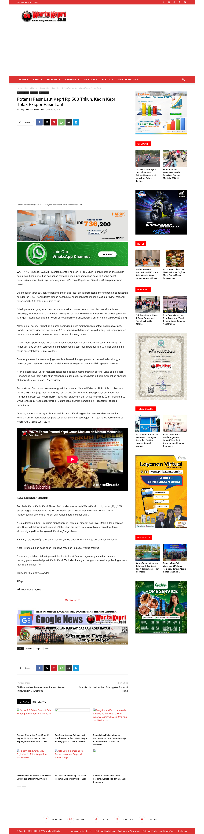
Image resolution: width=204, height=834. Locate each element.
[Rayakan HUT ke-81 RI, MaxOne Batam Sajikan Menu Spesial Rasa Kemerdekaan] (175, 258)
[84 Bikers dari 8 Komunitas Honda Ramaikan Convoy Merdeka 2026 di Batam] (175, 158)
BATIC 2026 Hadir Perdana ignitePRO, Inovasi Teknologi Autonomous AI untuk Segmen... (173, 440)
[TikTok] (174, 2)
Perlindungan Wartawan (128, 831)
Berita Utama (31, 88)
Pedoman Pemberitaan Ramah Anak (158, 831)
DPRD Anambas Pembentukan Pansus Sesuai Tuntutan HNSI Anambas (41, 689)
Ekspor (38, 648)
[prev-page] (19, 788)
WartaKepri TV (127, 79)
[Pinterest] (54, 122)
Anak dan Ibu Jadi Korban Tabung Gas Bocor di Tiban (103, 689)
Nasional (70, 79)
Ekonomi (52, 79)
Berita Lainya (39, 702)
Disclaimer (182, 831)
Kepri (36, 79)
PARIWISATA (143, 537)
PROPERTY (143, 289)
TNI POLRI (89, 79)
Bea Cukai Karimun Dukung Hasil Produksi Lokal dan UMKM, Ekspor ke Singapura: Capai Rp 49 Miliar (71, 738)
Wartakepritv (72, 600)
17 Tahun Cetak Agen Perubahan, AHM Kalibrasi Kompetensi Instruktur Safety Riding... (145, 175)
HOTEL (140, 244)
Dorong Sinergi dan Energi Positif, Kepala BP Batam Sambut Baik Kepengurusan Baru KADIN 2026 (33, 738)
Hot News (24, 702)
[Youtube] (184, 2)
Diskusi (29, 648)
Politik (106, 79)
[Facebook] (163, 2)
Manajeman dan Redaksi (81, 831)
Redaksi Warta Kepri (35, 109)
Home (22, 79)
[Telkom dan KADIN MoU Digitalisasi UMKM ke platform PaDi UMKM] (34, 761)
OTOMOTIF (143, 144)
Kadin (47, 648)
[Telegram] (76, 122)
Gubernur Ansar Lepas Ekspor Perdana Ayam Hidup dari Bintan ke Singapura (109, 778)
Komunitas (44, 93)
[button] (183, 79)
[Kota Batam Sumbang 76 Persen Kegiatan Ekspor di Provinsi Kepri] (72, 761)
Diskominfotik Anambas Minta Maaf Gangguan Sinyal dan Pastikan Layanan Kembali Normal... (146, 440)
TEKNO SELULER (145, 409)
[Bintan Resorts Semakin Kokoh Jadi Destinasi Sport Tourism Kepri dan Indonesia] (147, 552)
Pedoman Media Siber (105, 831)
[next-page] (24, 788)
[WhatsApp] (179, 2)
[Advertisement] (129, 16)
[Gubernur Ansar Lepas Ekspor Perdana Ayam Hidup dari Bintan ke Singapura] (110, 761)
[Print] (69, 122)
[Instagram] (169, 2)
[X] (47, 122)
